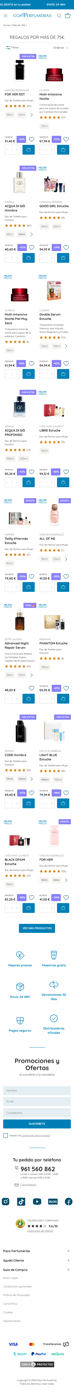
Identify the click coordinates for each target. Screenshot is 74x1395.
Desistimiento (12, 1321)
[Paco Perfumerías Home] (32, 15)
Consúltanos (28, 1184)
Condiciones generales (17, 1286)
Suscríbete (37, 1124)
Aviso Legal (10, 1278)
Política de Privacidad (16, 1295)
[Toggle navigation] (5, 16)
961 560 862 (38, 1169)
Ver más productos (37, 928)
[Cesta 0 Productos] (67, 15)
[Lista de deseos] (31, 139)
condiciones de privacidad (36, 1135)
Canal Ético (10, 1303)
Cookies (8, 1312)
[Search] (59, 16)
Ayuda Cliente (13, 1260)
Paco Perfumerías (16, 1251)
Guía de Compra (15, 1270)
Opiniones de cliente (40, 1231)
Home (6, 25)
